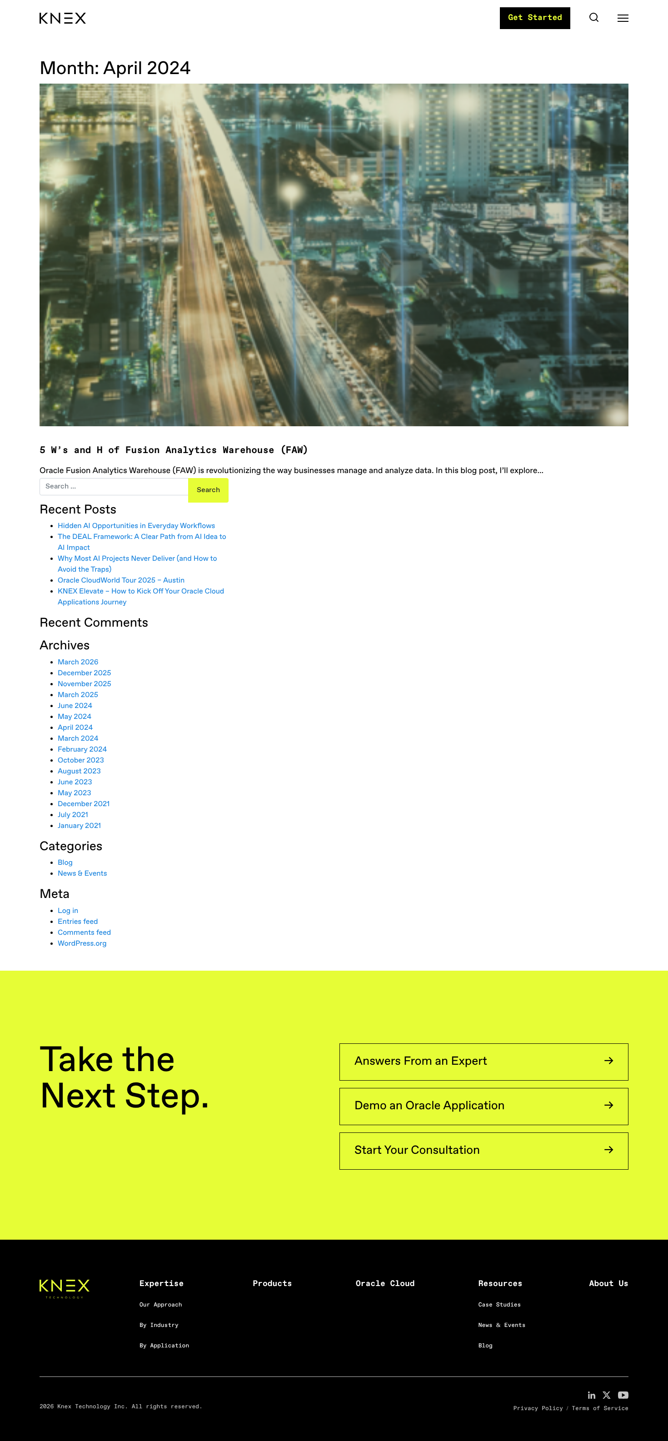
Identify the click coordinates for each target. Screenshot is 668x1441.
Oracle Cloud (385, 1284)
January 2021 (79, 826)
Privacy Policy (538, 1409)
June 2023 (75, 783)
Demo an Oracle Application (429, 1106)
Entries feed (78, 922)
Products (272, 1284)
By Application (164, 1346)
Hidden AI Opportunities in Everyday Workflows (136, 526)
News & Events (82, 874)
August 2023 (79, 772)
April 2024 (75, 728)
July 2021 (73, 815)
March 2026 (78, 663)
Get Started (535, 18)
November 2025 (84, 684)
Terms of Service (600, 1409)
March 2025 (78, 695)
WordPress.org (82, 944)
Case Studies (500, 1305)
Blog (65, 863)
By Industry (159, 1326)
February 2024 (82, 750)
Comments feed (84, 933)
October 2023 (81, 761)
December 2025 (84, 673)
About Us (608, 1284)
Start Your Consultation (417, 1151)
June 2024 (75, 706)
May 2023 (74, 793)
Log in (68, 911)
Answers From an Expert (420, 1062)
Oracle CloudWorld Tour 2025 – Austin (121, 581)
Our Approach (161, 1305)
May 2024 (74, 717)
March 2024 (78, 739)
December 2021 (84, 804)
